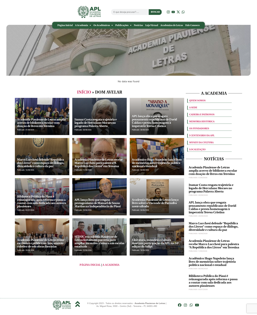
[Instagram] (185, 305)
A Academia (81, 25)
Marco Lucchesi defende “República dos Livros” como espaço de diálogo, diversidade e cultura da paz (213, 227)
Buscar (155, 12)
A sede (193, 107)
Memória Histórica (201, 121)
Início (84, 92)
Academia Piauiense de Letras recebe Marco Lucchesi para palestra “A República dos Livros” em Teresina (214, 244)
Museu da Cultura (201, 142)
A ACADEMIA (111, 265)
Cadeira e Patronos (201, 114)
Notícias (138, 25)
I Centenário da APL (201, 135)
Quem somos (197, 100)
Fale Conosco (192, 25)
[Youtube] (196, 305)
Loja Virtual (151, 25)
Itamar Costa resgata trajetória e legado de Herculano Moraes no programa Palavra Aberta (211, 188)
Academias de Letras (171, 25)
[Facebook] (179, 305)
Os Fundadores (199, 128)
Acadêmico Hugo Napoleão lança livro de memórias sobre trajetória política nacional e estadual (212, 262)
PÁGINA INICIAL (90, 265)
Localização (197, 149)
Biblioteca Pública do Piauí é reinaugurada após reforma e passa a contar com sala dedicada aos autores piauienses (213, 280)
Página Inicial (65, 25)
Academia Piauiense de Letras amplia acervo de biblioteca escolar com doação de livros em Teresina (213, 171)
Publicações (121, 25)
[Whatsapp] (191, 305)
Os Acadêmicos (101, 25)
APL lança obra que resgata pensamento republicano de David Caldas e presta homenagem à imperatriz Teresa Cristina (212, 207)
